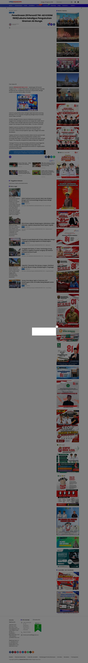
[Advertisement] (44, 331)
